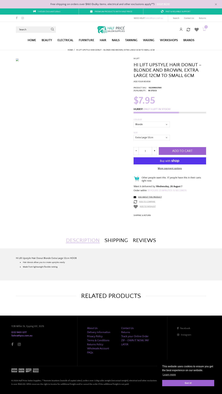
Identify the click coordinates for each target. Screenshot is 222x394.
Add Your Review (142, 82)
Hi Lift (136, 59)
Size (136, 133)
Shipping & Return (142, 215)
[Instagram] (22, 18)
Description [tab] (83, 240)
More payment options (170, 168)
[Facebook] (17, 18)
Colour (138, 119)
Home (70, 50)
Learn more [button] (169, 374)
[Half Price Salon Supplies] (111, 29)
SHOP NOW (163, 4)
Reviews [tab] (144, 240)
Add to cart (182, 151)
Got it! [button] (188, 383)
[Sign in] (181, 29)
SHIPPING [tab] (116, 240)
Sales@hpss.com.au (154, 18)
